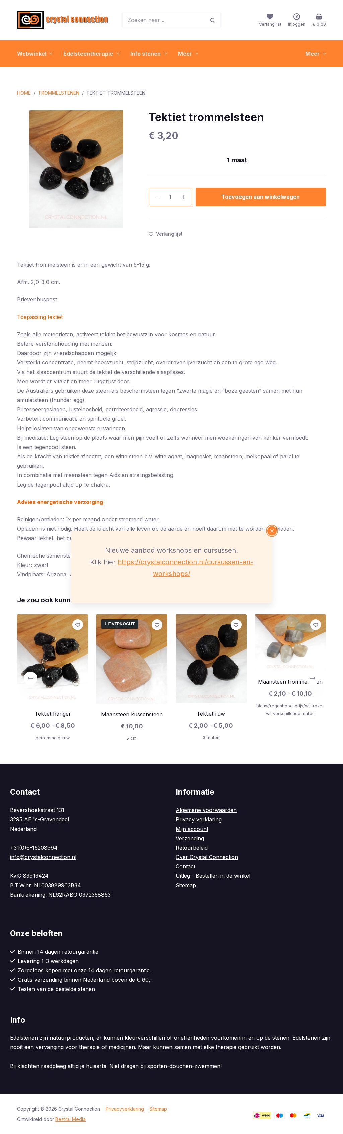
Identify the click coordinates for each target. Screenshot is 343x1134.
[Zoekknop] (212, 20)
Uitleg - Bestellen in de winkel (213, 875)
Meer (185, 53)
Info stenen (145, 53)
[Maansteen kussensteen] (131, 659)
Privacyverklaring (125, 1109)
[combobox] (164, 20)
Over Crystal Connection (207, 857)
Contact (185, 866)
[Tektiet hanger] (52, 658)
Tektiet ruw (211, 713)
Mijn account (192, 829)
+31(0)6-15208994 (34, 847)
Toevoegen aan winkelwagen (260, 196)
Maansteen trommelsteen (290, 682)
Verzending (190, 838)
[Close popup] (272, 531)
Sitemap (186, 885)
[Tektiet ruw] (211, 658)
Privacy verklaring (199, 819)
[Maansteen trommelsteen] (290, 642)
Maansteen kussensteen (132, 714)
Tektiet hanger (53, 714)
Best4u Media (70, 1119)
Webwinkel (31, 53)
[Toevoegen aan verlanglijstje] (78, 624)
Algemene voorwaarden (206, 810)
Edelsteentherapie (88, 53)
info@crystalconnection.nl (43, 857)
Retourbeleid (192, 847)
